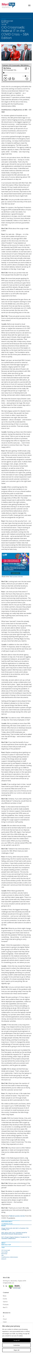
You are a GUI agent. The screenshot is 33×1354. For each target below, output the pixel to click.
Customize (16, 1345)
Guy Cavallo (4, 1252)
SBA (2, 1255)
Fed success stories (16, 577)
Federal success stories (17, 1216)
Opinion (5, 1301)
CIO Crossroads (5, 1250)
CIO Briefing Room (6, 1223)
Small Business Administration (9, 1257)
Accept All (16, 1340)
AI (3, 1316)
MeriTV (5, 1307)
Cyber (5, 1322)
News (4, 1296)
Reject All (16, 1350)
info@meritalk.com (8, 1283)
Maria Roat (4, 1253)
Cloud (5, 1319)
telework (3, 1259)
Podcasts (6, 1304)
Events (5, 1299)
